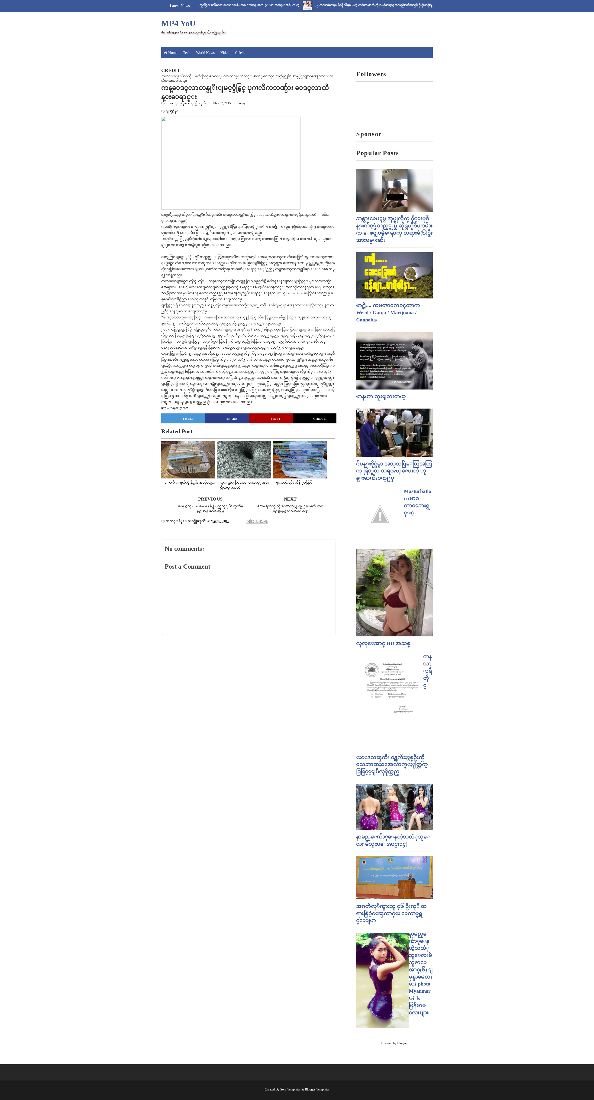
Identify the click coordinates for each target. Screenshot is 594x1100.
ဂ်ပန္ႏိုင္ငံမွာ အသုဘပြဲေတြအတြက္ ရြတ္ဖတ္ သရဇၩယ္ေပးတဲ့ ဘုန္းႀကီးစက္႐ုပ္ (394, 471)
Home (172, 53)
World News (205, 53)
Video (224, 53)
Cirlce (319, 418)
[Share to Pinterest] (266, 521)
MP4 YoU (178, 23)
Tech (186, 53)
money (241, 103)
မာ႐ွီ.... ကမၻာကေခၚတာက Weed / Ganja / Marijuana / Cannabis (388, 312)
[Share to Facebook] (261, 521)
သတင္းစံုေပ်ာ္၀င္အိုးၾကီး (188, 103)
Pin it (276, 418)
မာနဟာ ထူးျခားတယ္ (381, 396)
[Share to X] (257, 521)
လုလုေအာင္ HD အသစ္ (383, 643)
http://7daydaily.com (174, 408)
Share (231, 418)
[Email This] (248, 521)
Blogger (402, 1043)
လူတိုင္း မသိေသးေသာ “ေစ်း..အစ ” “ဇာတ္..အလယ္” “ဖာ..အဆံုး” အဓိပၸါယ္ (218, 5)
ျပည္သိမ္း (173, 111)
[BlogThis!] (252, 521)
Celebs (240, 53)
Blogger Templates (317, 1089)
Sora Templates (290, 1089)
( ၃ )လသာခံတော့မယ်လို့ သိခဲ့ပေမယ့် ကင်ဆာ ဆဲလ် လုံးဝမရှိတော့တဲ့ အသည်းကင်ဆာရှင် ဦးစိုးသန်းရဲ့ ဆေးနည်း (348, 5)
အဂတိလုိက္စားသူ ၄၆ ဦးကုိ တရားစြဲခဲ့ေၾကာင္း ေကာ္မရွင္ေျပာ (391, 913)
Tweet (188, 418)
